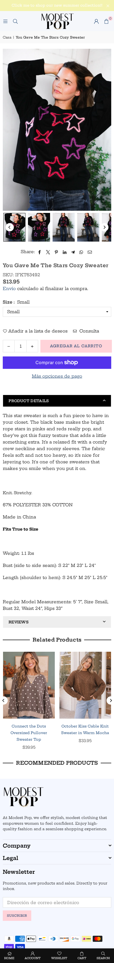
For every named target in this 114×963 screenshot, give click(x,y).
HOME (9, 958)
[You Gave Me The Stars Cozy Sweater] (14, 227)
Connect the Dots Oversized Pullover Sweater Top (29, 733)
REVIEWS (18, 622)
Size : (16, 302)
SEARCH (103, 958)
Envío (9, 288)
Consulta (88, 331)
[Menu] (5, 21)
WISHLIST (59, 958)
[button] (106, 21)
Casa (7, 37)
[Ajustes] (96, 21)
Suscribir (17, 916)
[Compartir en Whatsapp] (81, 251)
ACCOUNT (33, 958)
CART (81, 958)
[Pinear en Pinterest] (57, 251)
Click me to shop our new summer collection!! (57, 5)
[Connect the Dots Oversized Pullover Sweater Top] (29, 685)
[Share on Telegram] (73, 251)
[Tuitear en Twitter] (48, 251)
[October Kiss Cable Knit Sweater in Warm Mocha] (85, 685)
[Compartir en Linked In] (65, 251)
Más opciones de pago (57, 376)
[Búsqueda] (15, 21)
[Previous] (10, 227)
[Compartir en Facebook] (40, 251)
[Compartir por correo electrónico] (90, 251)
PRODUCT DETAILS (29, 401)
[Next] (104, 227)
